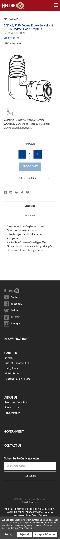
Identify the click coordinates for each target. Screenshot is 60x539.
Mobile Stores (12, 374)
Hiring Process (12, 368)
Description (30, 206)
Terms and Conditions (17, 402)
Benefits (9, 358)
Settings (9, 534)
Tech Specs (30, 216)
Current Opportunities (17, 363)
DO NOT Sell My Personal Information (30, 499)
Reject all (24, 534)
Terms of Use (12, 407)
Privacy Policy (12, 413)
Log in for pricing (11, 38)
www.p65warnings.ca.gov (18, 128)
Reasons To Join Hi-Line (17, 379)
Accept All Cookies (45, 534)
